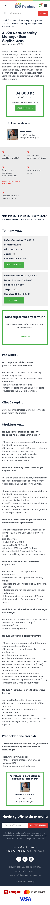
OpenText (38, 20)
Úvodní (5, 20)
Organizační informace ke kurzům (25, 875)
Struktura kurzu (10, 219)
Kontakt (23, 336)
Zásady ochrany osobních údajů (25, 867)
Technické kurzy (21, 20)
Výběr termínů (23, 108)
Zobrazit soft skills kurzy (11, 182)
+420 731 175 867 (27, 135)
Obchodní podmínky (25, 871)
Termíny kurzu (9, 216)
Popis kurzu (24, 216)
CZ (5, 5)
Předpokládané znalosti (33, 219)
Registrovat (12, 265)
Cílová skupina (39, 216)
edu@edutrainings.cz (29, 137)
